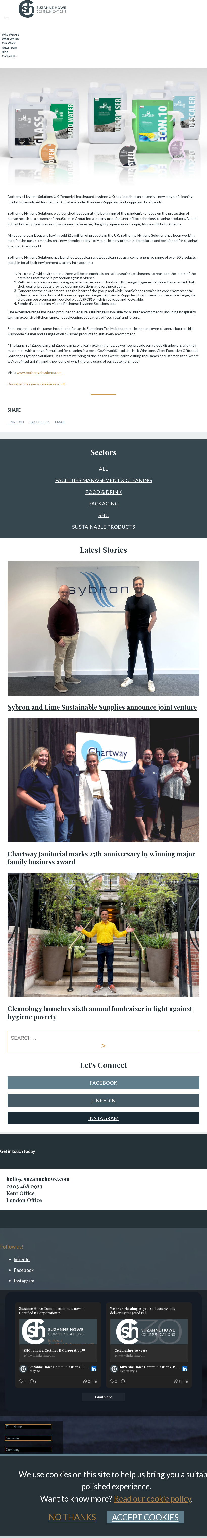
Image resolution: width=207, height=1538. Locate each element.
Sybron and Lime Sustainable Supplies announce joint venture (102, 707)
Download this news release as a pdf (36, 384)
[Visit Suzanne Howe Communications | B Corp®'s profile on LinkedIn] (23, 1369)
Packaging (103, 503)
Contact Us (9, 56)
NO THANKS (72, 1517)
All (103, 469)
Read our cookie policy (152, 1498)
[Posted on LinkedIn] (94, 1369)
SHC (103, 515)
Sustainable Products (103, 527)
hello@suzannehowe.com (38, 1178)
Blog (5, 52)
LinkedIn (16, 422)
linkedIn (103, 1100)
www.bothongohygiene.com (39, 372)
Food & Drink (103, 492)
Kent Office (20, 1192)
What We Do (10, 39)
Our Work (8, 43)
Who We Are (10, 34)
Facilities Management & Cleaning (103, 480)
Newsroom (9, 47)
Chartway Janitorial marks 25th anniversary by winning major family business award (101, 857)
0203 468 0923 (24, 1185)
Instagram (103, 1118)
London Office (24, 1199)
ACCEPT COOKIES (145, 1517)
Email (60, 422)
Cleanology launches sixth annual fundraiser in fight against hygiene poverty (100, 1012)
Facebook (39, 422)
